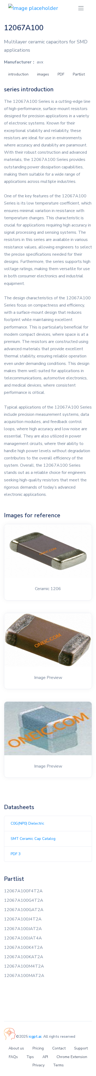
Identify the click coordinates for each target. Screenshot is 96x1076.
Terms (58, 1065)
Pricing (38, 1048)
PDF (61, 74)
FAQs (13, 1056)
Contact (59, 1048)
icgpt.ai (35, 1036)
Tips (30, 1056)
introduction (18, 74)
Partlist (79, 74)
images (43, 74)
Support (81, 1048)
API (45, 1056)
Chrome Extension (72, 1056)
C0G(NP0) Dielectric (27, 823)
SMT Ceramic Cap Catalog (33, 838)
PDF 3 (16, 853)
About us (16, 1048)
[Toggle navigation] (81, 8)
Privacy (39, 1065)
